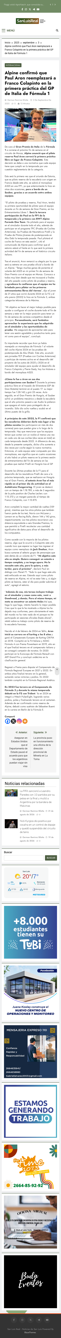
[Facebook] (7, 721)
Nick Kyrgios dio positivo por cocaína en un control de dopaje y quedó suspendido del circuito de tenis (37, 826)
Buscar (8, 852)
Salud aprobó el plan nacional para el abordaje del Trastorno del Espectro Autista (25, 4)
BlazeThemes (30, 1332)
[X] (13, 721)
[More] (25, 721)
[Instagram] (19, 721)
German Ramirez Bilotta (17, 100)
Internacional (13, 65)
